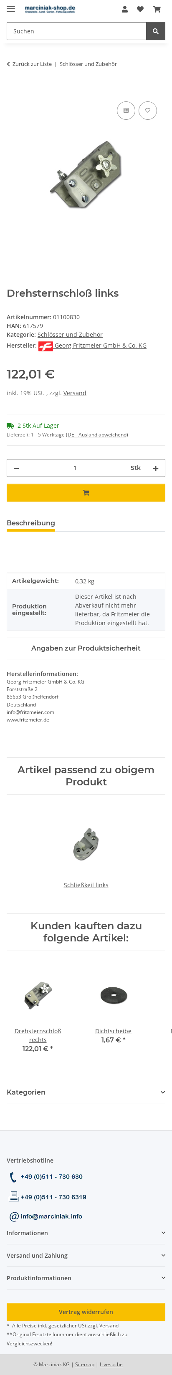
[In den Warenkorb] (13, 90)
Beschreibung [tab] (31, 523)
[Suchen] (155, 31)
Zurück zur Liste (32, 64)
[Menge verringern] (16, 468)
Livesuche (111, 1364)
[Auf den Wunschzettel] (148, 110)
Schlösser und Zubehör (70, 334)
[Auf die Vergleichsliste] (126, 110)
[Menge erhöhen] (156, 468)
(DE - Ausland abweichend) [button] (97, 434)
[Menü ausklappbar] (11, 5)
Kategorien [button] (26, 1092)
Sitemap (84, 1364)
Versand (74, 393)
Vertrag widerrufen (86, 1312)
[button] (124, 9)
